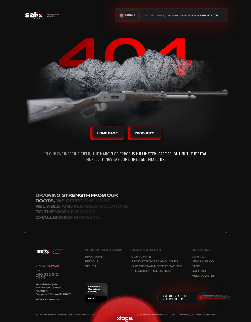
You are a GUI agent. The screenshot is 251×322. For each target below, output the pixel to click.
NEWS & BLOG (203, 261)
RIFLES (90, 266)
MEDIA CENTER (203, 275)
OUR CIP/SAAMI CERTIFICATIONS (156, 266)
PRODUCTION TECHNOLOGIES (154, 261)
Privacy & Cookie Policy (197, 314)
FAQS (196, 266)
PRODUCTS (144, 133)
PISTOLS (91, 261)
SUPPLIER (199, 271)
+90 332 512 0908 (47, 276)
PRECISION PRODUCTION (151, 271)
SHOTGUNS (94, 256)
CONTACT (199, 256)
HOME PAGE (107, 133)
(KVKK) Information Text (157, 314)
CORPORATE (141, 256)
